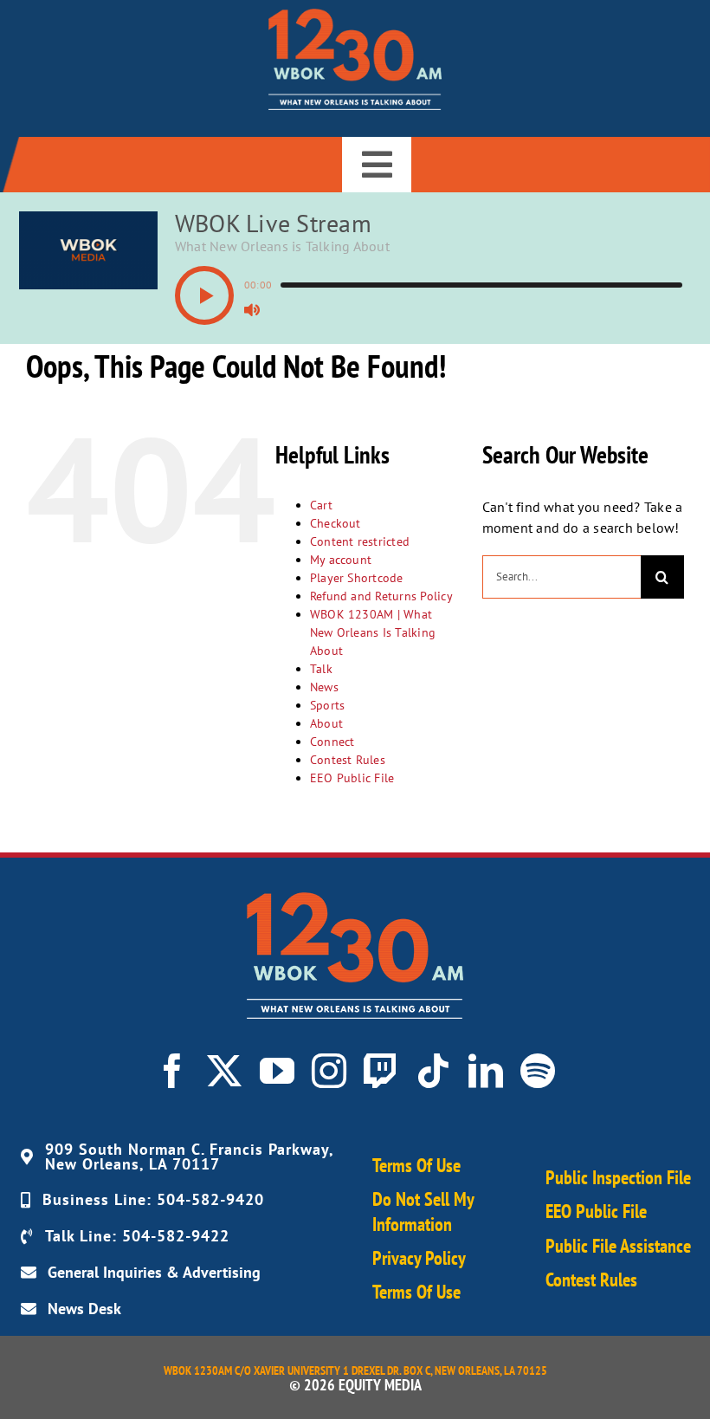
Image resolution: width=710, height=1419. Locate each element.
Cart (321, 505)
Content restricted (360, 541)
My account (340, 559)
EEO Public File (352, 778)
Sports (327, 705)
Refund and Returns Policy (381, 596)
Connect (332, 741)
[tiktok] (433, 1070)
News (324, 687)
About (326, 723)
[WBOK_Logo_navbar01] (355, 15)
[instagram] (329, 1070)
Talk (321, 669)
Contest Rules (347, 760)
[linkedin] (485, 1070)
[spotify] (537, 1070)
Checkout (335, 523)
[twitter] (224, 1070)
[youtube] (277, 1070)
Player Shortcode (356, 578)
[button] (204, 295)
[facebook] (172, 1070)
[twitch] (381, 1070)
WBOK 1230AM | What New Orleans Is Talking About (373, 632)
